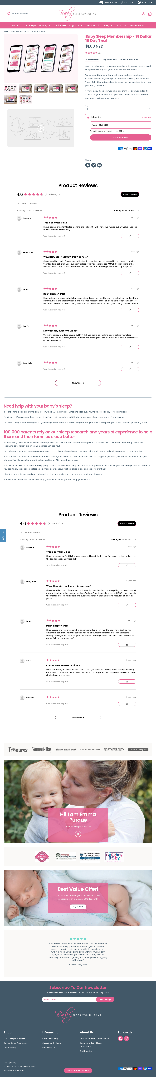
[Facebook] (120, 1038)
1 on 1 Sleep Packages (14, 1038)
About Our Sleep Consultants (94, 1038)
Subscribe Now (121, 137)
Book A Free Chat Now (78, 1070)
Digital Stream (18, 1070)
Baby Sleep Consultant (27, 1066)
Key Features (109, 59)
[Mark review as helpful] (130, 236)
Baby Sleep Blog (50, 1038)
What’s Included (129, 59)
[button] (59, 194)
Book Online (147, 2)
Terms (6, 1063)
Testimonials (86, 1051)
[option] (41, 59)
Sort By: (118, 210)
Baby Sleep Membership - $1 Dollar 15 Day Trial (29, 31)
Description (92, 59)
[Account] (143, 13)
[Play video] (41, 128)
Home (15, 25)
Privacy (13, 1063)
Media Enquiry (49, 1047)
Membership (93, 25)
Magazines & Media (51, 1043)
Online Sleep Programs (67, 25)
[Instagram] (126, 1038)
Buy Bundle (78, 906)
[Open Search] (9, 13)
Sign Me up (105, 999)
